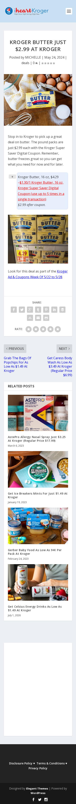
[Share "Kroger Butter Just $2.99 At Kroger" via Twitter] (22, 310)
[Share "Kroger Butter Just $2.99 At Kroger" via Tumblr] (38, 310)
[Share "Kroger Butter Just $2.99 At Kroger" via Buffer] (62, 310)
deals (25, 63)
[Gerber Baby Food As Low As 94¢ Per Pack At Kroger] (38, 526)
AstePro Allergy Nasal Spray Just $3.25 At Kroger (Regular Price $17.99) (37, 439)
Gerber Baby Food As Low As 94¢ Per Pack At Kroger (35, 552)
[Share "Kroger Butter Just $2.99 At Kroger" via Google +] (30, 310)
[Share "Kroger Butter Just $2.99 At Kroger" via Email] (38, 318)
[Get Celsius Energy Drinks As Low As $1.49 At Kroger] (38, 582)
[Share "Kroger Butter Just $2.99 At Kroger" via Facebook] (14, 310)
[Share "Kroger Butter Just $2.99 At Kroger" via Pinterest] (46, 310)
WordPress (38, 793)
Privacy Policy (38, 768)
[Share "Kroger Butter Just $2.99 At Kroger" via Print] (46, 318)
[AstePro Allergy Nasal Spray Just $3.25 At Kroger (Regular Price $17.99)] (38, 413)
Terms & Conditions (50, 763)
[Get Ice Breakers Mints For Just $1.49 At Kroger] (38, 469)
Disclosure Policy (20, 763)
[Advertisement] (38, 692)
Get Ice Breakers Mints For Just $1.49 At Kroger (38, 495)
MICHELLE (33, 57)
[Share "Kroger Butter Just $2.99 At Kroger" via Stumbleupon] (30, 318)
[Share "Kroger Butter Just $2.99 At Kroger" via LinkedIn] (54, 310)
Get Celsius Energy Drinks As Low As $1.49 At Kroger (35, 608)
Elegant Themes (37, 788)
